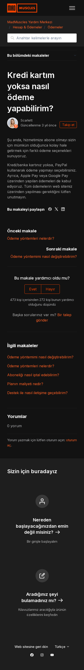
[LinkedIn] (63, 209)
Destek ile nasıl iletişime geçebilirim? (37, 393)
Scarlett (26, 120)
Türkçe (60, 647)
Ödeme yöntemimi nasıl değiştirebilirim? (44, 256)
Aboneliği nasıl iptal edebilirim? (33, 375)
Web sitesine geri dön (31, 647)
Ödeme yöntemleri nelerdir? (30, 238)
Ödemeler (55, 27)
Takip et (68, 125)
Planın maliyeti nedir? (25, 384)
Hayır (50, 289)
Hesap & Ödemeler (27, 27)
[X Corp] (56, 209)
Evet (33, 289)
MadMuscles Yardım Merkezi (29, 22)
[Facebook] (50, 209)
